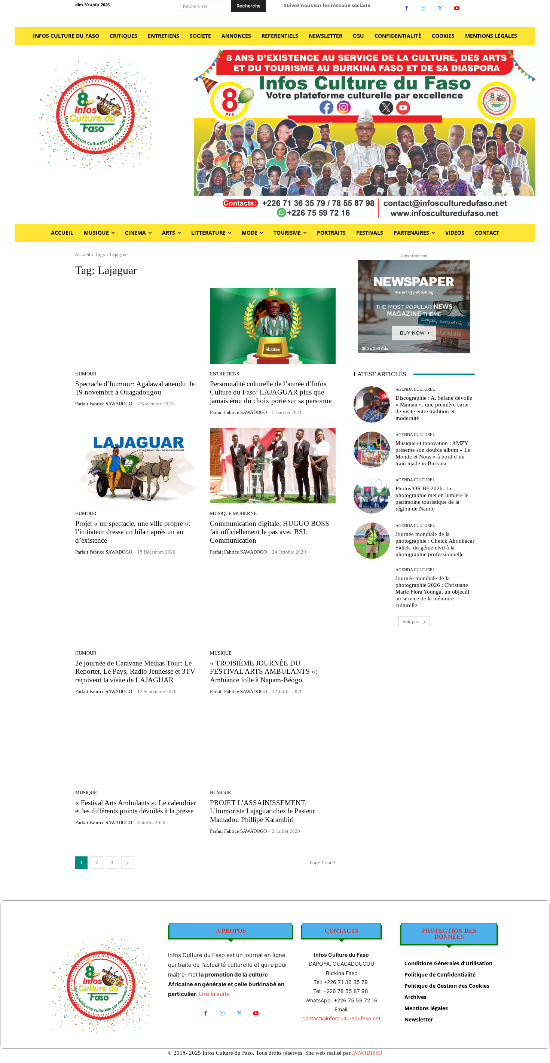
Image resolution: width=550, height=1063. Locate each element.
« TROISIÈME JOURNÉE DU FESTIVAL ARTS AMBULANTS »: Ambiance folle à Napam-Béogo (263, 671)
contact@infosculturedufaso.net (341, 1018)
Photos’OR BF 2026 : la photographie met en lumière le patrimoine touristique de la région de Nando (431, 498)
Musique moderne (233, 513)
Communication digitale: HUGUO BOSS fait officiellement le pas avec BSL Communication (269, 532)
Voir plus (412, 621)
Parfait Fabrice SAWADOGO (103, 403)
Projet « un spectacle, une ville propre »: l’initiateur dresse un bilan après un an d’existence (132, 532)
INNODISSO (367, 1053)
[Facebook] (406, 8)
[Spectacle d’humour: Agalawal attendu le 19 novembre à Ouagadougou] (138, 326)
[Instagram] (423, 8)
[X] (440, 8)
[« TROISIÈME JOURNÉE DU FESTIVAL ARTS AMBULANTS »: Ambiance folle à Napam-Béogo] (273, 605)
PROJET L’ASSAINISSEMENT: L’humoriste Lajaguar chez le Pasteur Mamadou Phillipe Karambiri (262, 811)
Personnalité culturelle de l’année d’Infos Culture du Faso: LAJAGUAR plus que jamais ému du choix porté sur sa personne (270, 392)
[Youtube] (457, 8)
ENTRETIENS (224, 373)
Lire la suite (214, 993)
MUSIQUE (221, 653)
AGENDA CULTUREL (415, 389)
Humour (86, 373)
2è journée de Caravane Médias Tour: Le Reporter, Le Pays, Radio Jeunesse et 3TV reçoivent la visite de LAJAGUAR (135, 671)
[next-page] (127, 862)
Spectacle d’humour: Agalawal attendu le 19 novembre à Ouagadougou (135, 388)
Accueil (82, 254)
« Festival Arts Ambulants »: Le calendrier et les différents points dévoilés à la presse (135, 807)
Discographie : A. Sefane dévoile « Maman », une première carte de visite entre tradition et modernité (433, 408)
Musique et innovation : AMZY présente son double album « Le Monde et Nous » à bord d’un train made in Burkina (432, 453)
